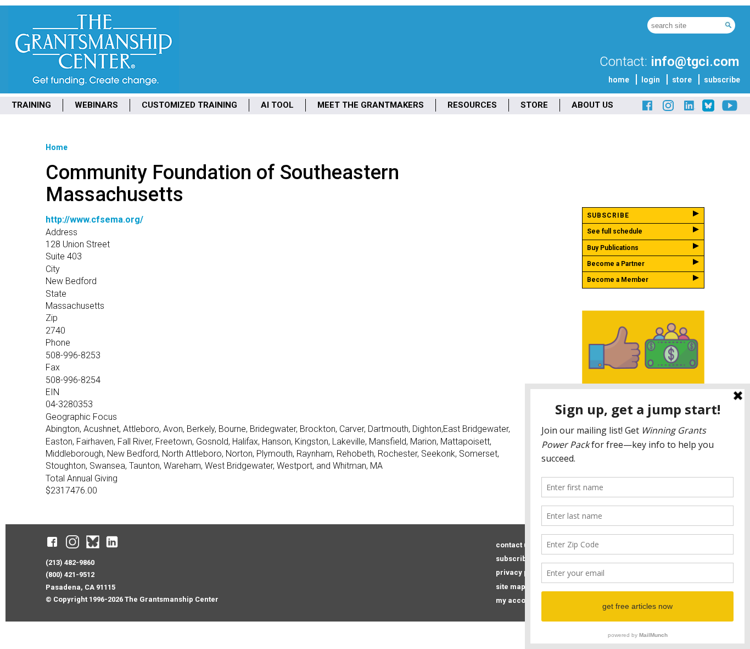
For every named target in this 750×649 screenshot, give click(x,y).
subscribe (722, 79)
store (682, 79)
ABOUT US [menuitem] (592, 105)
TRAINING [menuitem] (31, 105)
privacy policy (520, 572)
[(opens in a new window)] (648, 109)
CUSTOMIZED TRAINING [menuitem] (189, 105)
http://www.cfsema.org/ (94, 219)
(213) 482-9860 (70, 562)
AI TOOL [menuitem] (277, 105)
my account (516, 600)
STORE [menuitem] (534, 105)
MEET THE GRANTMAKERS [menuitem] (370, 105)
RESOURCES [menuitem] (472, 105)
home (618, 79)
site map (510, 587)
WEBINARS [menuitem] (96, 105)
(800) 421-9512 (70, 574)
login (650, 79)
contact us (514, 545)
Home (57, 147)
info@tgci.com (695, 61)
